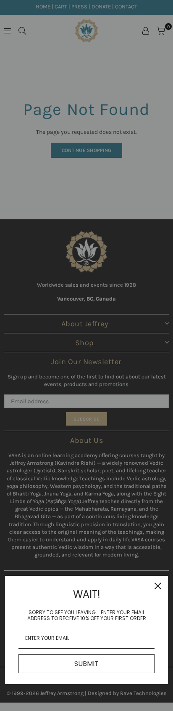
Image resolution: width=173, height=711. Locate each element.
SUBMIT (86, 663)
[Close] (158, 586)
